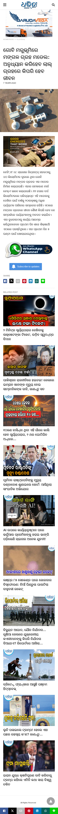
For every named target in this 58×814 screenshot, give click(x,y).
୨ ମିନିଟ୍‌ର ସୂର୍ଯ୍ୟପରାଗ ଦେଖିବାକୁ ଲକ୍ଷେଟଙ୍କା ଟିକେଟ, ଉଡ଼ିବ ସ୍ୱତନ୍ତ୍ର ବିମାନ (28, 334)
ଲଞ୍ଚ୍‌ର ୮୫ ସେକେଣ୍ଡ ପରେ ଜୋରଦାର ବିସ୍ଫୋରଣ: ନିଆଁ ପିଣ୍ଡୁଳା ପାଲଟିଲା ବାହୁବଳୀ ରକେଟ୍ (27, 584)
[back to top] (51, 801)
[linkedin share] (31, 281)
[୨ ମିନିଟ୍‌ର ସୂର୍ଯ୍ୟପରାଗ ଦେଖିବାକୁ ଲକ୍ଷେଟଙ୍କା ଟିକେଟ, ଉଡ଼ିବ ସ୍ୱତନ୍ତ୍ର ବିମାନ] (29, 310)
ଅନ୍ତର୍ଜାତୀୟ (21, 39)
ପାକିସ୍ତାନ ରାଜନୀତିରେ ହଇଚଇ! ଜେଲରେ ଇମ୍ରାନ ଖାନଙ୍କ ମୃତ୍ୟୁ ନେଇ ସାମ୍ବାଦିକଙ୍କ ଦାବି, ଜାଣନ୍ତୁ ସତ (28, 384)
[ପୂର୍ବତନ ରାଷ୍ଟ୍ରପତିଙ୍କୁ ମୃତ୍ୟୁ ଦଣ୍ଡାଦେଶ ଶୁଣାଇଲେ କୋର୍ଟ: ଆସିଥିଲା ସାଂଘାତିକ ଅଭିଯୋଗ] (29, 460)
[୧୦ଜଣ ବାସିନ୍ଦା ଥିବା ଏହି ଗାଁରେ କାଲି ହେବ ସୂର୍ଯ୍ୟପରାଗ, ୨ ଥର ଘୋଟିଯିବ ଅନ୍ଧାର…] (29, 410)
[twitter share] (11, 281)
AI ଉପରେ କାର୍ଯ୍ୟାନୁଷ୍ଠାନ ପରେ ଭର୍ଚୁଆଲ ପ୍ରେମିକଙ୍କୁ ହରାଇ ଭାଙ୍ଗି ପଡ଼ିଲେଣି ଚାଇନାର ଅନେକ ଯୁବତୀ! (26, 534)
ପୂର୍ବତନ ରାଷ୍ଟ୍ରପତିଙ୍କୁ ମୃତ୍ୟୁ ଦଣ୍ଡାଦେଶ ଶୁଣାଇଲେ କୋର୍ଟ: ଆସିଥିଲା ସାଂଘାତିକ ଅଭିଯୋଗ (27, 484)
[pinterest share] (24, 281)
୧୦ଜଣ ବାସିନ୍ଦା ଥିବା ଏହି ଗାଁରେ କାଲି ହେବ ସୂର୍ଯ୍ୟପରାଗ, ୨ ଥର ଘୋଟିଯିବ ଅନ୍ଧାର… (26, 434)
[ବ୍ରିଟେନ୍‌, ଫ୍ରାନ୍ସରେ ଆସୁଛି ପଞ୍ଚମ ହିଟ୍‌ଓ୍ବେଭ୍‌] (29, 664)
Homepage (8, 39)
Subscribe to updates (28, 266)
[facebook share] (5, 281)
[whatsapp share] (37, 281)
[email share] (18, 281)
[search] (53, 4)
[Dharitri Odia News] (29, 5)
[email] (21, 811)
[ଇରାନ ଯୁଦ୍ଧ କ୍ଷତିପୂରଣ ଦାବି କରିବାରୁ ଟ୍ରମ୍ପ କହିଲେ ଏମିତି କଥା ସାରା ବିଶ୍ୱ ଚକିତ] (29, 756)
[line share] (43, 281)
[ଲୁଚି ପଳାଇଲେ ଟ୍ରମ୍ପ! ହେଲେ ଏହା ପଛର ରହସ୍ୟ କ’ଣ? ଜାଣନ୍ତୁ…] (29, 710)
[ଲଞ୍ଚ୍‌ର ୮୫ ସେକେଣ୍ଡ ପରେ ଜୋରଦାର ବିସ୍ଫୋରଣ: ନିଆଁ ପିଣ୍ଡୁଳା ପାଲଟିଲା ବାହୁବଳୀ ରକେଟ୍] (29, 560)
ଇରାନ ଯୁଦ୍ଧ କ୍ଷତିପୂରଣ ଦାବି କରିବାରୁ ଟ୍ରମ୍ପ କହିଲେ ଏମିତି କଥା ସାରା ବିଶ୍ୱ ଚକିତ (27, 780)
